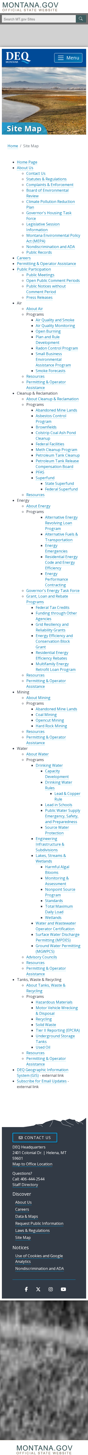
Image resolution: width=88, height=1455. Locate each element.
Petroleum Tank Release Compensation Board (57, 463)
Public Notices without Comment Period (46, 289)
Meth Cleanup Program (56, 449)
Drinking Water (49, 765)
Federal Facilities (50, 444)
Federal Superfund (61, 489)
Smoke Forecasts (50, 370)
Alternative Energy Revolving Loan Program (61, 523)
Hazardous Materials (54, 1002)
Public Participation (34, 269)
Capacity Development (57, 773)
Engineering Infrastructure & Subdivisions (50, 844)
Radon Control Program (57, 348)
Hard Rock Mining (51, 725)
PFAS (40, 472)
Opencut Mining (50, 720)
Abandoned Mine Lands (56, 410)
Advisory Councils (41, 957)
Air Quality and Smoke (55, 320)
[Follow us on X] (38, 1289)
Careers (24, 258)
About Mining (38, 697)
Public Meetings (40, 274)
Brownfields (46, 427)
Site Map (23, 1237)
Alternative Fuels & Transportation (61, 537)
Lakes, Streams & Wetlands (51, 858)
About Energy (38, 506)
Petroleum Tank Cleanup (58, 455)
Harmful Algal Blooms (57, 869)
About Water (37, 754)
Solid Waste (46, 1024)
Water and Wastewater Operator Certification (56, 926)
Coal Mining (46, 714)
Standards (54, 900)
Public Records (39, 252)
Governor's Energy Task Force (53, 590)
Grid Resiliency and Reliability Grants (52, 627)
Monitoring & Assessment (57, 880)
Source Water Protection (57, 830)
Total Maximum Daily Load (59, 909)
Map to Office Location (32, 1164)
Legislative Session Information (43, 227)
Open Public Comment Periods (53, 280)
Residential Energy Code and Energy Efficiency (61, 562)
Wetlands (53, 917)
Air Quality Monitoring (55, 325)
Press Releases (39, 297)
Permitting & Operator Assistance (46, 263)
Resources (35, 376)
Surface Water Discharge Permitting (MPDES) (58, 937)
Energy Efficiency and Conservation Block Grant (54, 641)
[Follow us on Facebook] (26, 1289)
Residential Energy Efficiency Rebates (52, 655)
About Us (25, 167)
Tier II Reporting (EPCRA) (58, 1030)
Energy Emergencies (56, 548)
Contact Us (36, 173)
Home (13, 145)
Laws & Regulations (32, 1230)
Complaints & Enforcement (49, 184)
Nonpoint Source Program (60, 892)
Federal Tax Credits (52, 607)
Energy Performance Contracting (56, 579)
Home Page (27, 162)
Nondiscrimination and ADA (50, 246)
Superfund (45, 477)
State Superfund (59, 483)
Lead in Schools (58, 804)
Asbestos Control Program (51, 418)
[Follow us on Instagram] (51, 1289)
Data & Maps (26, 1216)
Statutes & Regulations (46, 179)
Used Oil (43, 1047)
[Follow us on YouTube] (63, 1289)
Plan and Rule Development (48, 339)
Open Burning (48, 331)
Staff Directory (25, 1184)
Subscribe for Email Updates (42, 1081)
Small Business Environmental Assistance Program (53, 359)
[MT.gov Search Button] (81, 19)
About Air (34, 308)
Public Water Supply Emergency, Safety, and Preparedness (62, 816)
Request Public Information (39, 1223)
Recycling (44, 1019)
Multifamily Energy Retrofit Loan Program (56, 666)
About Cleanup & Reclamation (52, 398)
